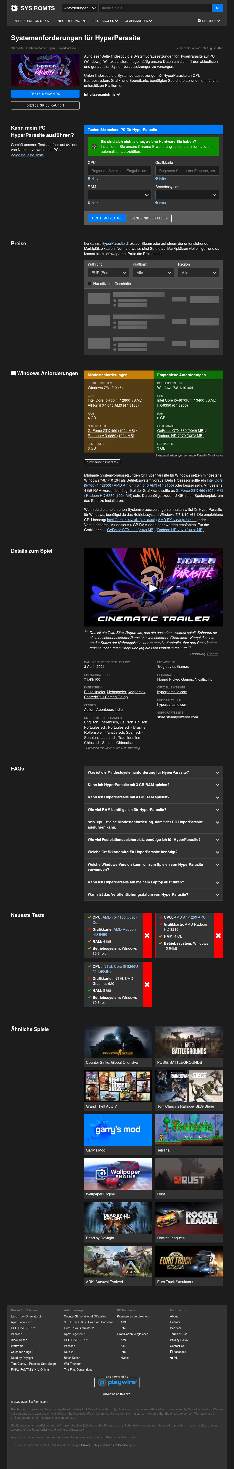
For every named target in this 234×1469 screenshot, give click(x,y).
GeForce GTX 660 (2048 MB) (181, 430)
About (174, 1316)
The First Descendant (78, 1369)
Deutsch (209, 21)
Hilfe (94, 178)
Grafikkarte (164, 162)
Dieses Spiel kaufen (45, 105)
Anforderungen (70, 21)
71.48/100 (92, 679)
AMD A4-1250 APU (190, 917)
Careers (175, 1322)
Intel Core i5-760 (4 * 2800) (109, 400)
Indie (119, 709)
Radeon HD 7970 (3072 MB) (180, 435)
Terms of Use (178, 1334)
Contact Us (177, 1346)
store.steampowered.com (177, 717)
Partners (175, 1328)
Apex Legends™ (21, 1322)
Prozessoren (103, 21)
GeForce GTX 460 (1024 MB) (111, 430)
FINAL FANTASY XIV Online (30, 1369)
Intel (123, 1328)
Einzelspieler (94, 691)
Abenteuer (104, 709)
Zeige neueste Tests (27, 154)
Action (89, 709)
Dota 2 (68, 1351)
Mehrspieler (116, 691)
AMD (124, 1322)
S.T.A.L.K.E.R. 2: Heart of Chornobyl (88, 1322)
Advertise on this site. (117, 1394)
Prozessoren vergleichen (133, 1316)
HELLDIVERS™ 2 (23, 1328)
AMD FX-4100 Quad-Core (115, 919)
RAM (92, 186)
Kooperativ (136, 691)
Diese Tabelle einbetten (102, 462)
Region (184, 264)
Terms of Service (117, 1445)
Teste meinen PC (45, 93)
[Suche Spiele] (217, 8)
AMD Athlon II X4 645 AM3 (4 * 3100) (115, 402)
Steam (212, 653)
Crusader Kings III (23, 1351)
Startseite (33, 8)
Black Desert (19, 1340)
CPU (92, 162)
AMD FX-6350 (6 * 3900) (186, 402)
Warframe (17, 1346)
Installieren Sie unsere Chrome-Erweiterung (136, 146)
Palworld (16, 1334)
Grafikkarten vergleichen (132, 1334)
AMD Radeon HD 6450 (114, 932)
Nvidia (125, 1357)
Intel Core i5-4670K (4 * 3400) (181, 400)
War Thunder (72, 1363)
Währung (95, 264)
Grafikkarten (137, 21)
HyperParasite (113, 243)
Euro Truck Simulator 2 (26, 1316)
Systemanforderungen (40, 48)
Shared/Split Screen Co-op (106, 696)
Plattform (140, 264)
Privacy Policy (179, 1340)
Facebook (179, 1351)
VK (175, 1357)
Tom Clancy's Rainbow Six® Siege (33, 1363)
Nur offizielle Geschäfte (112, 283)
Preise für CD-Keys (31, 21)
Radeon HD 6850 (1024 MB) (111, 435)
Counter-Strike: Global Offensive (85, 1316)
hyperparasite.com (172, 691)
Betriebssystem (167, 186)
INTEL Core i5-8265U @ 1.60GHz (115, 969)
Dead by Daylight (22, 1357)
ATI (123, 1346)
